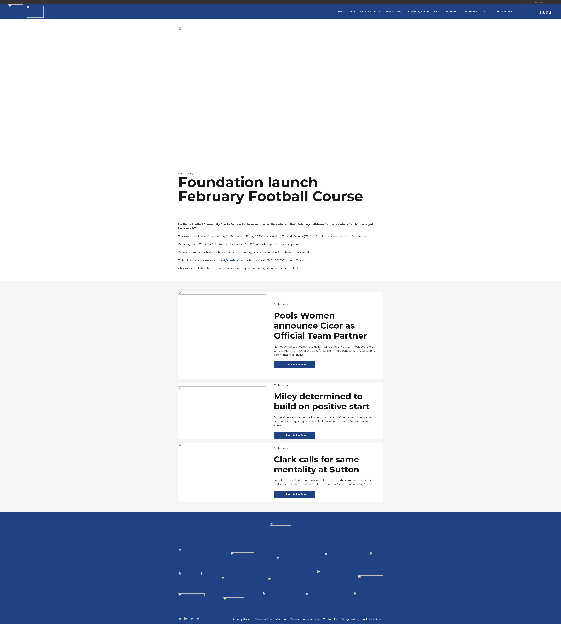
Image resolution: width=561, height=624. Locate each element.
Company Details (287, 619)
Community (186, 173)
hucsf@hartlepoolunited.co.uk (237, 260)
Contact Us (330, 619)
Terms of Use (263, 619)
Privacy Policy (242, 619)
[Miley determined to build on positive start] (280, 411)
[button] (531, 11)
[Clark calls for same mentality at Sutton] (280, 472)
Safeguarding (350, 619)
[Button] (549, 2)
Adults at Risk (372, 619)
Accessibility (311, 619)
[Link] (15, 11)
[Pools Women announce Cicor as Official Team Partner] (280, 335)
